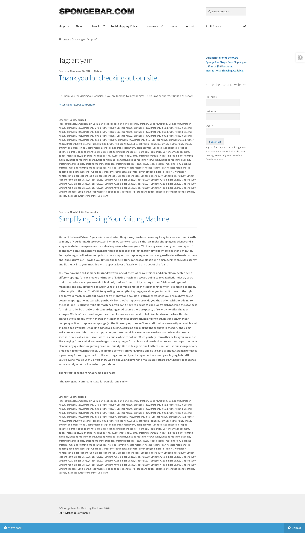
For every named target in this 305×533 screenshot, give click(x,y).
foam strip (155, 151)
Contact (190, 26)
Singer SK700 (142, 187)
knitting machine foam (82, 159)
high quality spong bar (93, 155)
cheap (187, 143)
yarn (105, 195)
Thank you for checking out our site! (109, 77)
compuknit (115, 147)
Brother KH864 (175, 131)
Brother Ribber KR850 (118, 143)
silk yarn (132, 171)
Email (209, 125)
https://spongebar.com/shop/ (77, 104)
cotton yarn (128, 147)
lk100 (138, 163)
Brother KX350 (176, 139)
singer (149, 171)
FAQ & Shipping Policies (125, 26)
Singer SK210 (127, 179)
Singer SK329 (173, 183)
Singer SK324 (112, 183)
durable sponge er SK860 (82, 151)
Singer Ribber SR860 (175, 175)
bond (126, 123)
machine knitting (78, 167)
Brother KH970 (159, 139)
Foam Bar (143, 151)
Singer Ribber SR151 (106, 175)
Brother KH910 (175, 135)
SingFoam (83, 191)
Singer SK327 (142, 183)
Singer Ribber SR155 (129, 175)
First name (211, 96)
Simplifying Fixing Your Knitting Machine (114, 218)
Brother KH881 (74, 135)
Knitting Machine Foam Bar (111, 159)
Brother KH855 (141, 131)
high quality (73, 155)
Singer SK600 (112, 187)
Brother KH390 (124, 127)
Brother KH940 (74, 139)
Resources (152, 26)
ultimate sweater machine (82, 195)
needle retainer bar (155, 167)
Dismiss (296, 527)
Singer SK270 (173, 179)
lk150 (145, 163)
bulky (134, 143)
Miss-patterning (117, 167)
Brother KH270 (91, 127)
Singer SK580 (96, 187)
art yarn (93, 123)
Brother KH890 (91, 135)
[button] (300, 57)
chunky (63, 147)
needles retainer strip (178, 167)
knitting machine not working (143, 159)
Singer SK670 (127, 187)
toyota (62, 195)
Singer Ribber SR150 (83, 175)
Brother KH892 (124, 135)
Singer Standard (68, 191)
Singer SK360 (188, 183)
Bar (101, 123)
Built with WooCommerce (74, 512)
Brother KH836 (108, 131)
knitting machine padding (175, 159)
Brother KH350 (108, 127)
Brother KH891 (108, 135)
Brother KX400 (74, 143)
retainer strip (82, 171)
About (79, 26)
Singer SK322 (81, 183)
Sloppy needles (98, 191)
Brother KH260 (74, 127)
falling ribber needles (125, 151)
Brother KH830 (91, 131)
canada (155, 143)
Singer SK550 (66, 187)
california (144, 143)
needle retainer (135, 167)
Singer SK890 (188, 187)
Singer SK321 (66, 183)
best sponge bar (113, 123)
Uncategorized (78, 119)
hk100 (111, 155)
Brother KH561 (158, 127)
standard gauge (145, 191)
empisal (107, 151)
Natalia (98, 71)
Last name (211, 111)
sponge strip (129, 191)
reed (71, 171)
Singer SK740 (158, 187)
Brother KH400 (141, 127)
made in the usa (98, 167)
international (122, 155)
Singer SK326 (127, 183)
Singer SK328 (158, 183)
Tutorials (94, 26)
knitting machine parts (71, 163)
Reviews (173, 26)
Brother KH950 (91, 139)
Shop (62, 26)
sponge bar (114, 191)
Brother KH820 (74, 131)
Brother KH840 (124, 131)
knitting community (150, 155)
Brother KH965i (142, 139)
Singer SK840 (173, 187)
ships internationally (115, 171)
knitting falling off (172, 155)
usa (100, 195)
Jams (134, 155)
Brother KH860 (158, 131)
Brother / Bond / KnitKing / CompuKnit (160, 123)
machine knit (173, 163)
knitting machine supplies (99, 163)
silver (142, 171)
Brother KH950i (108, 139)
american (82, 123)
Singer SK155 (112, 179)
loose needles (157, 163)
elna (99, 151)
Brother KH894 (141, 135)
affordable (70, 123)
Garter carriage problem (176, 151)
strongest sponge (176, 191)
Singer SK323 (96, 183)
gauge (62, 155)
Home (66, 39)
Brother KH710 (175, 127)
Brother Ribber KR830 (94, 143)
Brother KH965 (125, 139)
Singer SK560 (81, 187)
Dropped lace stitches (165, 147)
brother (134, 123)
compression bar (77, 147)
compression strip (98, 147)
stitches (160, 191)
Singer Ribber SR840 (152, 175)
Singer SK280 (188, 179)
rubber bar (96, 171)
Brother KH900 (158, 135)
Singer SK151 (96, 179)
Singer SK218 (142, 179)
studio (190, 191)
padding (63, 171)
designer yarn (143, 147)
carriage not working (171, 143)
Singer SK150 (81, 179)
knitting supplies (125, 163)
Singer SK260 (158, 179)
